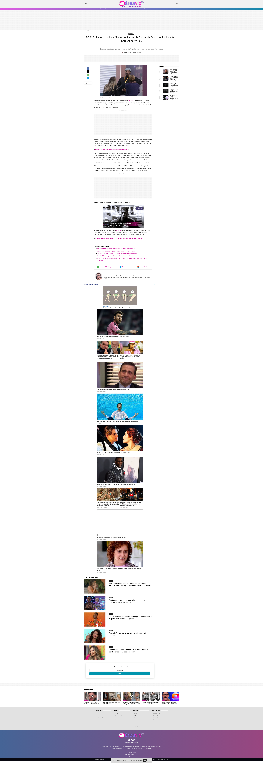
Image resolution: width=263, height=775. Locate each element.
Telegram (125, 267)
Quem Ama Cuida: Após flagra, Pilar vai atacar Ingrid (111, 703)
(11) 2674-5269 (131, 756)
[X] (88, 71)
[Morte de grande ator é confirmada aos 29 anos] (165, 92)
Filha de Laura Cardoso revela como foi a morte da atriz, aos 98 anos (174, 71)
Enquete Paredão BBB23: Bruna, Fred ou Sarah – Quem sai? (112, 149)
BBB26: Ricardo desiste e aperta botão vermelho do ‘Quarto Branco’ (116, 251)
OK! (145, 760)
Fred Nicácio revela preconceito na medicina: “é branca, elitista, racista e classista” (120, 256)
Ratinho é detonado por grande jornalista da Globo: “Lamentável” (169, 703)
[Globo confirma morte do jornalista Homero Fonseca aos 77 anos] (165, 99)
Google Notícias (145, 267)
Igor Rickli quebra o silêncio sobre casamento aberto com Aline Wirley (116, 248)
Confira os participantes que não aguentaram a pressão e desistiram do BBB (127, 601)
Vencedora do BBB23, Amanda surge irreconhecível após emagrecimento (117, 253)
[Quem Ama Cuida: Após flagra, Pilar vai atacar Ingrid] (112, 696)
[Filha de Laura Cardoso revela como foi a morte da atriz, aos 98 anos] (165, 73)
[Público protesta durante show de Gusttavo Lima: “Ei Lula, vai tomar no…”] (165, 80)
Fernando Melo (128, 52)
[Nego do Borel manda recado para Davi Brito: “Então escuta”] (151, 696)
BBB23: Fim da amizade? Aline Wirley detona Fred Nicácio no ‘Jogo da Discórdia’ (119, 238)
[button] (168, 4)
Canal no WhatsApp (105, 267)
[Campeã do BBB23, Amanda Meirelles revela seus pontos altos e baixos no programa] (94, 652)
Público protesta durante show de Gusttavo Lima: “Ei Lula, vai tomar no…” (174, 78)
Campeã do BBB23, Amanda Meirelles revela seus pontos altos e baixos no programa (128, 651)
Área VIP (118, 230)
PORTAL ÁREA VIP (156, 710)
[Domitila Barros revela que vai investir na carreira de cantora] (94, 636)
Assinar (120, 673)
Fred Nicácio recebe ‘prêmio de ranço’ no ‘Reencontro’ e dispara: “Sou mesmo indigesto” (130, 618)
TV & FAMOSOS (98, 710)
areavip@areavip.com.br (131, 754)
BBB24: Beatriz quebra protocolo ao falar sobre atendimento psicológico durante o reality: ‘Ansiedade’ (130, 585)
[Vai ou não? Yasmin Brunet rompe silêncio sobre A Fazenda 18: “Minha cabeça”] (131, 696)
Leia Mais (140, 760)
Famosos (85, 700)
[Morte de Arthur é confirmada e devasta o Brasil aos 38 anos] (165, 86)
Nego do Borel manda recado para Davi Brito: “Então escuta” (150, 703)
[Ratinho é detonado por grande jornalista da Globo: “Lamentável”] (170, 696)
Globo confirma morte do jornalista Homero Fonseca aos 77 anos (174, 97)
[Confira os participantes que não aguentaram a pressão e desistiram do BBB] (94, 603)
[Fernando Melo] (123, 52)
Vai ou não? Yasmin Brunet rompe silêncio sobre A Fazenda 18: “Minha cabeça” (131, 703)
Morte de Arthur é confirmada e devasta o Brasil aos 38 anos (174, 85)
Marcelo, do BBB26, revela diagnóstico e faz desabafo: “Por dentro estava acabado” (92, 703)
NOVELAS (116, 710)
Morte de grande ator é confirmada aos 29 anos (174, 91)
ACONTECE (135, 710)
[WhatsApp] (88, 74)
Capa (85, 30)
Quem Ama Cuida (107, 700)
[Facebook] (88, 68)
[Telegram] (88, 78)
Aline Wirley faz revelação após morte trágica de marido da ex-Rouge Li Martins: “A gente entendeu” (122, 259)
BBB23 (88, 30)
